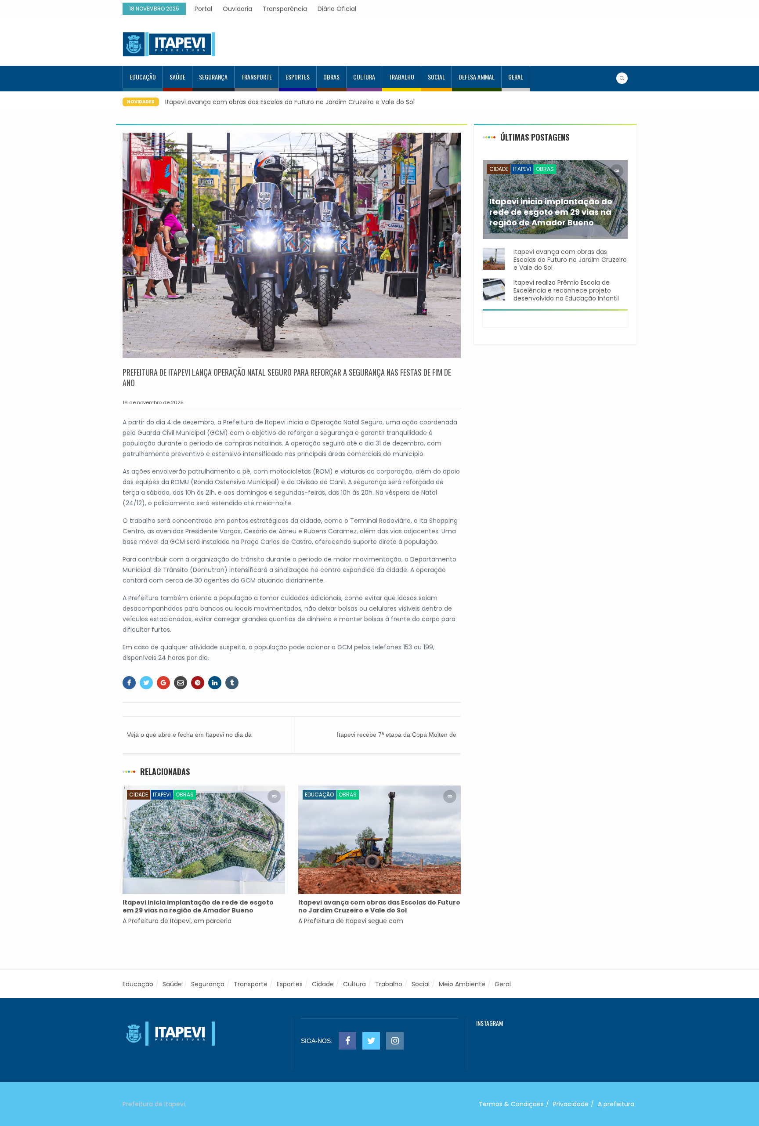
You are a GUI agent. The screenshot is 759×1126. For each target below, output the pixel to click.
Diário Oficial (337, 8)
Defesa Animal (477, 76)
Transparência (285, 8)
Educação (143, 76)
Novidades (141, 101)
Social (436, 76)
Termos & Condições (511, 1104)
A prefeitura (616, 1104)
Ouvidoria (237, 8)
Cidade (138, 794)
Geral (515, 76)
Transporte (256, 76)
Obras (331, 76)
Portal (203, 8)
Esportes (298, 76)
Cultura (364, 76)
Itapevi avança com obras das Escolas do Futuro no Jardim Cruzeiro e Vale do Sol (290, 102)
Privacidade (571, 1104)
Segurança (213, 76)
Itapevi (162, 794)
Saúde (177, 76)
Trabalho (401, 76)
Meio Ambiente (462, 984)
